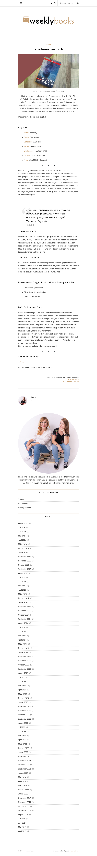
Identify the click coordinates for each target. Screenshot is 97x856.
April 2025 (22, 590)
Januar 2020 (23, 794)
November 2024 (24, 611)
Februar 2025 (23, 598)
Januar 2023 (23, 702)
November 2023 (24, 661)
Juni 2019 (22, 823)
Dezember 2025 (24, 557)
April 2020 (22, 781)
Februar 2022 (23, 748)
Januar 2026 (23, 553)
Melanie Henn (74, 851)
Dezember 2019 (24, 798)
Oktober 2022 (23, 715)
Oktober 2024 (23, 615)
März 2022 (22, 744)
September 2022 (24, 719)
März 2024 (22, 644)
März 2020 (22, 786)
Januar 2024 (23, 652)
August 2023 (23, 673)
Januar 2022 (23, 752)
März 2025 (22, 594)
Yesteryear (22, 499)
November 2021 (24, 761)
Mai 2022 (22, 736)
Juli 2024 (21, 627)
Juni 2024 (22, 632)
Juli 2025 (21, 577)
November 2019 (24, 802)
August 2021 (23, 773)
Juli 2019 (21, 819)
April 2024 (22, 640)
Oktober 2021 (23, 765)
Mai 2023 (22, 686)
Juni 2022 (22, 731)
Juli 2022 (21, 727)
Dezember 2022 (24, 706)
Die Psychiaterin (24, 508)
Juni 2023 (22, 682)
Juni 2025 (22, 582)
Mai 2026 (22, 536)
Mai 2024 (22, 636)
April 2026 (22, 540)
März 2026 (22, 544)
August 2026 (23, 523)
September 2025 (24, 569)
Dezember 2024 (24, 607)
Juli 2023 (21, 677)
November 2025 (24, 561)
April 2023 (22, 690)
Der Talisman (23, 503)
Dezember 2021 (24, 756)
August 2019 (23, 815)
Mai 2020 (22, 777)
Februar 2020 (23, 790)
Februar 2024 (23, 648)
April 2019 (22, 831)
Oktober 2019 (23, 806)
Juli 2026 (21, 528)
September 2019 (24, 810)
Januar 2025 (23, 602)
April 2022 (22, 740)
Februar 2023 (23, 698)
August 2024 (23, 623)
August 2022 (23, 723)
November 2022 (24, 711)
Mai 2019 (22, 827)
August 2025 (23, 573)
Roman (48, 44)
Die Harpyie (73, 380)
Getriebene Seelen (70, 382)
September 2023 (24, 669)
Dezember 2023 (24, 657)
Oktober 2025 (23, 565)
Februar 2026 (23, 548)
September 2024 (24, 619)
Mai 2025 (22, 586)
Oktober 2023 (23, 665)
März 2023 (22, 694)
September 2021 (24, 769)
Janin (33, 397)
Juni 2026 (22, 532)
